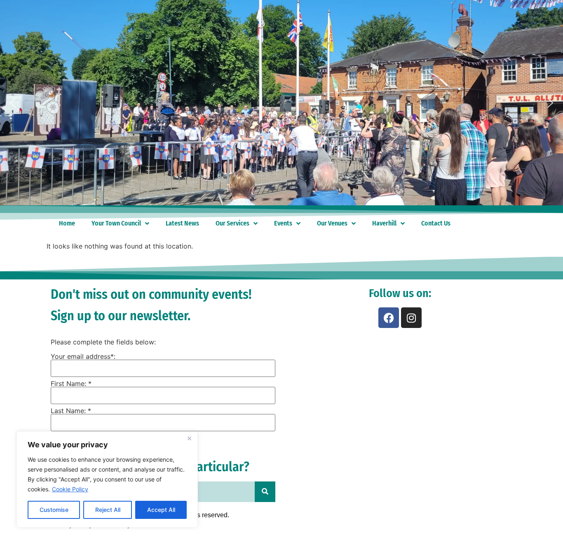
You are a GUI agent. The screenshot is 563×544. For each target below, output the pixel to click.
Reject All (107, 509)
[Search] (265, 491)
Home (67, 223)
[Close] (189, 438)
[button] (12, 102)
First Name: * (71, 383)
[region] (107, 479)
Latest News (182, 223)
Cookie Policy (70, 489)
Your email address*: (83, 356)
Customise (54, 509)
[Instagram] (411, 317)
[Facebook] (388, 317)
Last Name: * (71, 410)
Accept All (161, 509)
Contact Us (435, 223)
